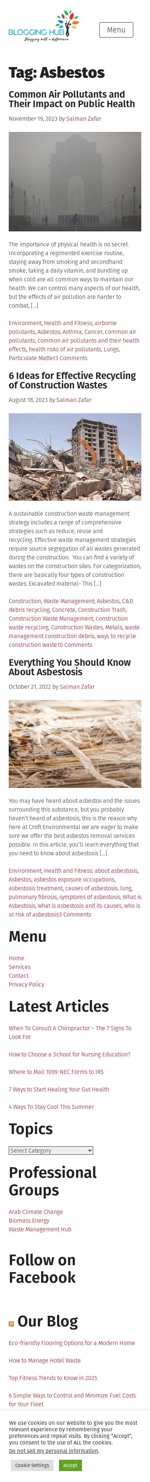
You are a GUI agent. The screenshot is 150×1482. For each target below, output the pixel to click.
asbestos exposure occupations (74, 879)
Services (20, 966)
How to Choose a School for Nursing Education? (69, 1054)
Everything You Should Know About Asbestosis (70, 667)
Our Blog (47, 1321)
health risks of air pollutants (65, 349)
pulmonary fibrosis (33, 896)
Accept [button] (70, 1465)
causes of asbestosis (91, 888)
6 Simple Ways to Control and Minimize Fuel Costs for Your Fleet (72, 1400)
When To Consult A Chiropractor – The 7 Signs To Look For (70, 1032)
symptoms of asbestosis (89, 896)
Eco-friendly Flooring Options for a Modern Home (72, 1343)
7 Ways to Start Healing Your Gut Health (59, 1089)
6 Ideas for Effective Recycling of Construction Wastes (72, 380)
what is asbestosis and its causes (80, 905)
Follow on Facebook (42, 1269)
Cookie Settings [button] (32, 1465)
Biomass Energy (29, 1220)
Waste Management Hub (40, 1229)
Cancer (93, 331)
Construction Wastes (77, 627)
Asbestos (49, 331)
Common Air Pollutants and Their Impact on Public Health (72, 99)
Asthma (72, 331)
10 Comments (74, 644)
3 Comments (71, 358)
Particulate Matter (32, 358)
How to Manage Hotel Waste (45, 1360)
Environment (25, 323)
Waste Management (69, 601)
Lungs (111, 349)
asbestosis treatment (36, 888)
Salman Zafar (83, 118)
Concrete (63, 609)
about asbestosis (116, 870)
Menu (116, 30)
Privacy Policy (26, 984)
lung (125, 888)
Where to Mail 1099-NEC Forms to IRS (56, 1071)
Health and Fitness (68, 323)
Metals (113, 627)
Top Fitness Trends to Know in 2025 (53, 1378)
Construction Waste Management (51, 618)
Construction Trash (102, 609)
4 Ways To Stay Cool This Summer (51, 1106)
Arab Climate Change (36, 1211)
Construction (25, 601)
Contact (18, 975)
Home (16, 958)
